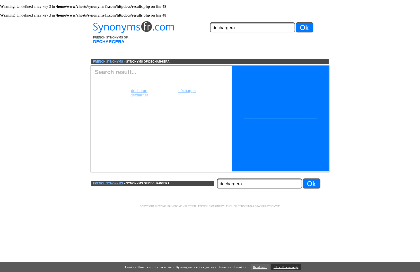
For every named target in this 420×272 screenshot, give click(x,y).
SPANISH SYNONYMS (267, 206)
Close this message (286, 267)
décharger (187, 91)
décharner (139, 95)
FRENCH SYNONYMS (108, 61)
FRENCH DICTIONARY (211, 206)
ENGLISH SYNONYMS (239, 206)
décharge (139, 91)
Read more (260, 267)
